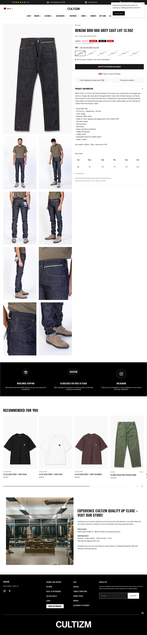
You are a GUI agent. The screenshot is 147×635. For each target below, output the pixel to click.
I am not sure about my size (89, 47)
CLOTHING (47, 16)
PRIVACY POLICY (78, 596)
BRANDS (36, 16)
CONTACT (76, 587)
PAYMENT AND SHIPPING (53, 582)
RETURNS (49, 587)
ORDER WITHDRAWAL (55, 606)
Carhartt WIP (7, 472)
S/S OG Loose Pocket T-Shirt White (51, 474)
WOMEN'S (93, 16)
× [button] (143, 4)
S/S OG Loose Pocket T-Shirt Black (15, 474)
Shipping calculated (87, 43)
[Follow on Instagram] (4, 591)
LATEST (29, 16)
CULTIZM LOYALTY (51, 596)
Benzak (77, 25)
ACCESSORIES (60, 16)
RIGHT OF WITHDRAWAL (53, 591)
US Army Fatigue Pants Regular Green (123, 475)
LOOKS (48, 601)
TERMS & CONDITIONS (80, 591)
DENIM (83, 16)
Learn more (119, 13)
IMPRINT (76, 601)
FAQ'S (74, 582)
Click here (92, 178)
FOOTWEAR (73, 16)
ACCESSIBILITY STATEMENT (81, 605)
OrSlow (112, 472)
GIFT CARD (102, 16)
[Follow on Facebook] (9, 591)
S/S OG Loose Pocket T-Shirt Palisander (88, 474)
